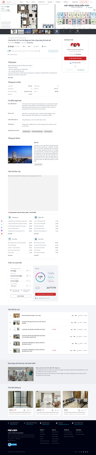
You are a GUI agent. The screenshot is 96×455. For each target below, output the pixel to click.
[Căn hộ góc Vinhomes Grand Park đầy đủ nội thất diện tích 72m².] (48, 399)
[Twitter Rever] (81, 452)
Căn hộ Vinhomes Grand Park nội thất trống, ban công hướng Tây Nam (74, 412)
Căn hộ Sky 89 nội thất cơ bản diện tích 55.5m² (33, 329)
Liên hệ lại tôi (80, 70)
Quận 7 (25, 38)
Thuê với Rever (55, 436)
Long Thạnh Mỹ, (24, 414)
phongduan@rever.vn (63, 424)
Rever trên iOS (79, 432)
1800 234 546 (13, 424)
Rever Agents (55, 441)
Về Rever (66, 2)
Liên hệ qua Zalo (76, 62)
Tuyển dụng (42, 434)
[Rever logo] (3, 2)
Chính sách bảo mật (44, 441)
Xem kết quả (20, 296)
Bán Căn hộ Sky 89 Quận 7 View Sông (31, 315)
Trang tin (50, 2)
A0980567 (66, 414)
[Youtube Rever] (87, 452)
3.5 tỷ (11, 410)
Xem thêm (10, 77)
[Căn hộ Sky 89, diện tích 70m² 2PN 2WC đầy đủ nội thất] (16, 322)
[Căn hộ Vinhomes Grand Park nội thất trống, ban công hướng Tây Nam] (75, 399)
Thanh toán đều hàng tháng (26, 291)
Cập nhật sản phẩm (68, 434)
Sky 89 (56, 91)
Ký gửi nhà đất (83, 2)
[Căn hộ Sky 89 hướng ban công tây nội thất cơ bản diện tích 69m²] (16, 343)
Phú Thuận (19, 38)
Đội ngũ (41, 436)
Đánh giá (76, 451)
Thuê (27, 2)
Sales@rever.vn (46, 424)
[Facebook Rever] (79, 452)
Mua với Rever (55, 434)
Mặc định (13, 286)
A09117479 (39, 414)
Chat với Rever (69, 70)
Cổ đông (58, 2)
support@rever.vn (78, 424)
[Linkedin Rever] (83, 452)
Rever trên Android (80, 434)
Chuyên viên (41, 2)
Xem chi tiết (38, 164)
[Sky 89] (20, 155)
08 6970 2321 (11, 438)
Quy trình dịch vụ (55, 443)
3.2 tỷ (66, 410)
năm (29, 280)
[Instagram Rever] (85, 452)
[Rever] (23, 430)
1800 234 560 (29, 424)
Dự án (33, 2)
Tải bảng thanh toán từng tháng (46, 294)
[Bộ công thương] (12, 445)
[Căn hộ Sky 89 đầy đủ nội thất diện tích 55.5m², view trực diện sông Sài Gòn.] (16, 336)
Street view (77, 32)
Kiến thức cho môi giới (69, 436)
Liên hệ (41, 438)
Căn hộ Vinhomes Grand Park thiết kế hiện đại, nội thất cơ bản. (20, 412)
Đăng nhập (75, 2)
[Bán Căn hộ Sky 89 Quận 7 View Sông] (16, 315)
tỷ (30, 270)
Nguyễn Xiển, (18, 414)
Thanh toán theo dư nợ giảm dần (16, 291)
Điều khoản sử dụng (44, 443)
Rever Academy (55, 438)
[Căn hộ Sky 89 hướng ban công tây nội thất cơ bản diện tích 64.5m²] (16, 350)
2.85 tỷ (39, 410)
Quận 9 (29, 414)
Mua (21, 2)
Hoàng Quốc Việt (12, 38)
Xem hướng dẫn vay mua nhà (43, 298)
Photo (56, 32)
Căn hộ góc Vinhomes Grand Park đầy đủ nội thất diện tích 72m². (47, 412)
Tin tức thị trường (67, 432)
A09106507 (11, 414)
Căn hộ (30, 86)
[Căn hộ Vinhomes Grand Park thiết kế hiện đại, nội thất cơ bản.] (20, 399)
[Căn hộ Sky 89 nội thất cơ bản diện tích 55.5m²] (16, 329)
